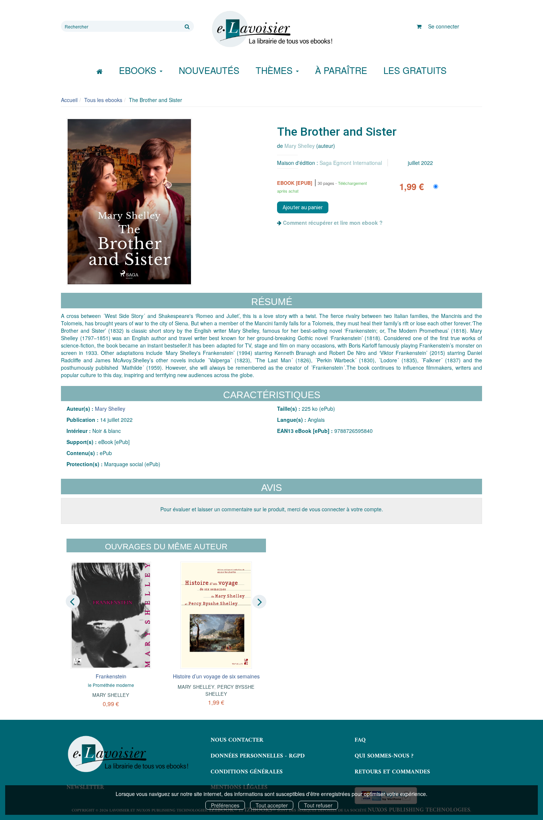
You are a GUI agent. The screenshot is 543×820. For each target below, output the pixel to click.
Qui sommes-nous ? (384, 756)
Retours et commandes (392, 772)
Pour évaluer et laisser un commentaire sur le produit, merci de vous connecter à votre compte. (271, 509)
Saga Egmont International (351, 162)
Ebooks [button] (139, 70)
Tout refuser (318, 805)
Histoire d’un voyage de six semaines (216, 676)
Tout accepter (272, 805)
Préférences (225, 805)
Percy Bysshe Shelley (230, 690)
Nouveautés (209, 70)
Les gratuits (415, 70)
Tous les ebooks (103, 100)
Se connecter (443, 26)
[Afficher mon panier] (419, 26)
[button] (129, 201)
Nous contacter (237, 740)
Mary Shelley (299, 145)
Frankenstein (111, 676)
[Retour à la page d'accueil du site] (271, 29)
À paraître (341, 70)
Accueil (69, 100)
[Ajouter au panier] (302, 207)
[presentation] (73, 601)
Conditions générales (247, 772)
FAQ (360, 740)
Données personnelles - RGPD (258, 756)
